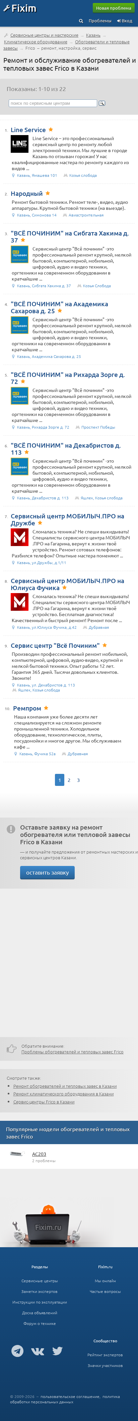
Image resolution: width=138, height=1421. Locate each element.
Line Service (28, 129)
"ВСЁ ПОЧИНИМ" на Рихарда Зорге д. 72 (68, 378)
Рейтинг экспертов (105, 1354)
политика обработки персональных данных (65, 1399)
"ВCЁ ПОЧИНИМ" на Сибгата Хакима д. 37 (70, 236)
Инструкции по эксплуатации (39, 1302)
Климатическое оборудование (35, 41)
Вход (126, 20)
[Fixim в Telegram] (17, 1351)
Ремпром (27, 708)
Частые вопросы (105, 1291)
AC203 (39, 1154)
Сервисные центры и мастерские (44, 35)
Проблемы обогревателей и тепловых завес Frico (72, 1051)
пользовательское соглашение (70, 1396)
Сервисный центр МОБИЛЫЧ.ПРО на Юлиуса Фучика (67, 584)
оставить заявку (47, 872)
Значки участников (105, 1365)
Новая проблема (113, 8)
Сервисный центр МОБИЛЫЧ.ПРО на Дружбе (67, 519)
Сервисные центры (39, 1280)
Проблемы (100, 20)
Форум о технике (39, 1323)
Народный (27, 193)
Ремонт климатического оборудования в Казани (63, 1093)
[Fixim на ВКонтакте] (37, 1351)
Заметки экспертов (39, 1291)
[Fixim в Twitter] (57, 1351)
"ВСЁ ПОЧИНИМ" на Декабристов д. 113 (66, 448)
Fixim (24, 7)
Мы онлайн (105, 1280)
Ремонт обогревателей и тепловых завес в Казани (65, 1086)
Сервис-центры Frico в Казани (44, 1101)
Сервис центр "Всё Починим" (55, 645)
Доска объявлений (39, 1312)
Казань (93, 35)
